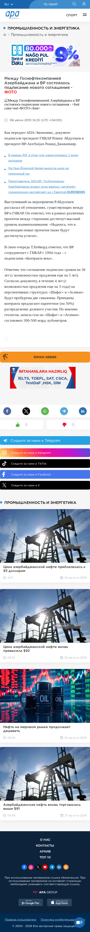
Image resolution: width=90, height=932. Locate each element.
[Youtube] (45, 867)
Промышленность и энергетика (39, 35)
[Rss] (66, 867)
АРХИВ (45, 851)
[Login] (84, 4)
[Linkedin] (59, 867)
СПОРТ (71, 15)
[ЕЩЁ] (84, 15)
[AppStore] (59, 903)
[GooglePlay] (30, 903)
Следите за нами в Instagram (31, 452)
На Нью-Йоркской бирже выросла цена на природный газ (38, 170)
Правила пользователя (20, 919)
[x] (38, 867)
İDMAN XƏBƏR (45, 357)
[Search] (74, 4)
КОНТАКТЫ (45, 845)
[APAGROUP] (45, 892)
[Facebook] (24, 867)
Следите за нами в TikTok (29, 463)
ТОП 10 (45, 857)
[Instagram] (31, 867)
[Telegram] (52, 867)
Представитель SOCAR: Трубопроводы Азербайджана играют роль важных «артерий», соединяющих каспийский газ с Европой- (46, 186)
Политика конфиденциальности (63, 919)
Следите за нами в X (25, 485)
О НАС (45, 839)
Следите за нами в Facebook (31, 474)
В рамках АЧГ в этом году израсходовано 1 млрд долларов (43, 157)
